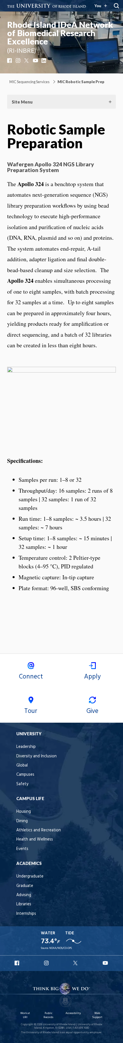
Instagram (18, 60)
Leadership (26, 747)
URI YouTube (105, 963)
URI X (76, 963)
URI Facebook (17, 963)
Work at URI (25, 1015)
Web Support (97, 1015)
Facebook (10, 60)
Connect (31, 677)
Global (22, 765)
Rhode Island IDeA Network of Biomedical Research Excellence (60, 33)
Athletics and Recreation (38, 830)
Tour (30, 711)
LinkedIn (44, 60)
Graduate (24, 886)
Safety (22, 784)
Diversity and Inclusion (36, 756)
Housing (23, 811)
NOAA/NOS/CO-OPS (60, 948)
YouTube (36, 60)
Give (92, 711)
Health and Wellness (34, 839)
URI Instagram (47, 963)
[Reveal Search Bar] (116, 5)
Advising (23, 895)
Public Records (48, 1015)
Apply (92, 677)
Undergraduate (29, 876)
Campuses (25, 774)
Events (22, 849)
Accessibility (73, 1013)
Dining (22, 821)
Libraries (23, 904)
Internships (26, 914)
